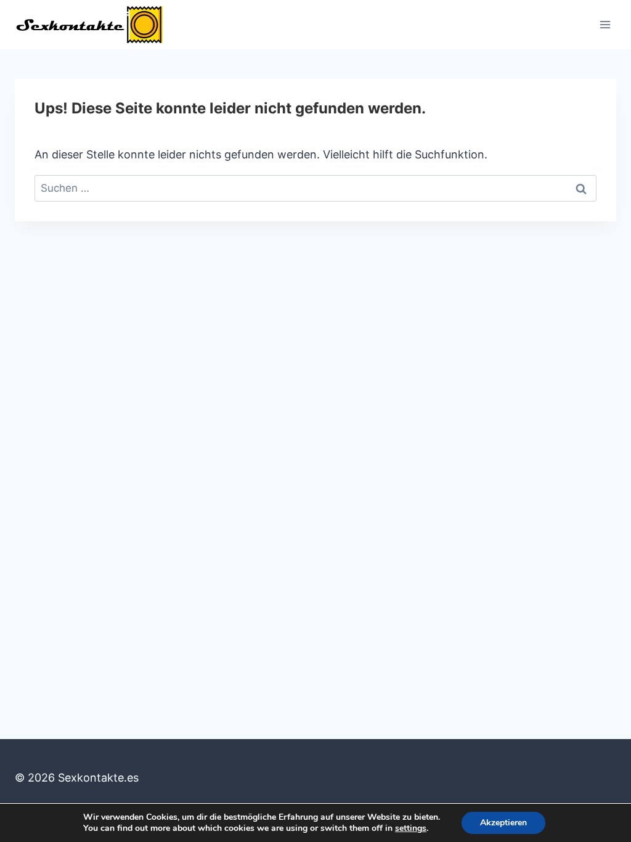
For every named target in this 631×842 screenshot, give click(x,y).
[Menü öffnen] (604, 24)
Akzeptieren (503, 822)
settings (410, 828)
